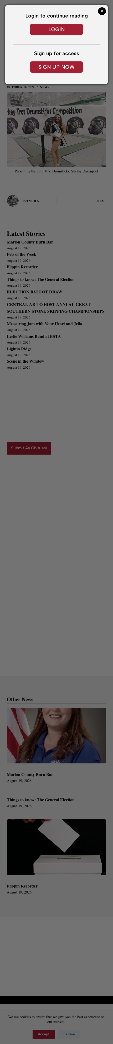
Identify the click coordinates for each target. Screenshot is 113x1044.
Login (56, 29)
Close (102, 11)
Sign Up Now (56, 67)
